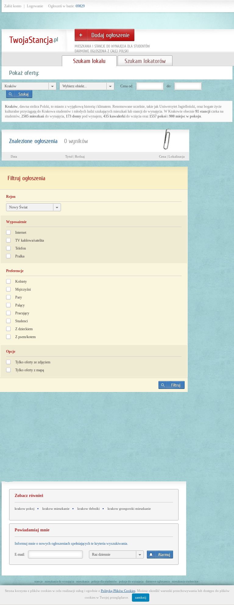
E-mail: (20, 554)
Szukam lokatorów (145, 61)
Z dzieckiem (24, 329)
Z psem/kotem (25, 337)
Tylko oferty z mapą (29, 370)
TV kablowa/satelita (29, 240)
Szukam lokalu (89, 61)
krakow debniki (88, 508)
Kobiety (21, 281)
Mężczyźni (23, 289)
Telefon (20, 248)
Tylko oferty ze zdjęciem (32, 362)
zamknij (140, 597)
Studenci (21, 321)
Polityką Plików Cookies (118, 591)
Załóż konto (12, 6)
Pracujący (22, 313)
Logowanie (35, 6)
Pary (18, 297)
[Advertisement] (94, 439)
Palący (20, 305)
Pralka (19, 256)
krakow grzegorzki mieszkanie (129, 508)
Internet (20, 232)
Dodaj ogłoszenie (104, 35)
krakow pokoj (24, 508)
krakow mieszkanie (55, 508)
